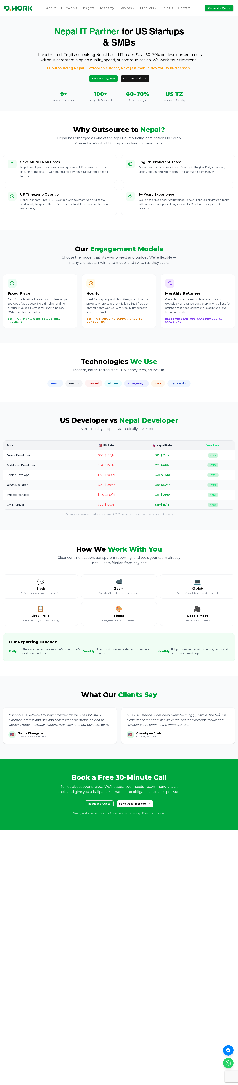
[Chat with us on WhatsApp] (228, 1063)
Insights (88, 8)
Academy (107, 8)
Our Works (69, 8)
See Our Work (132, 78)
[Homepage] (18, 8)
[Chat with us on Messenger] (228, 1050)
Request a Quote (219, 8)
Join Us (167, 8)
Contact (184, 8)
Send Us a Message (132, 803)
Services (125, 8)
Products (147, 8)
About (51, 8)
